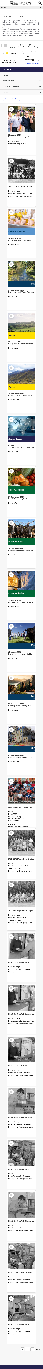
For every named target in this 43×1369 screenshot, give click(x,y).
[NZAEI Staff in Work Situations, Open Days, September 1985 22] (21, 1101)
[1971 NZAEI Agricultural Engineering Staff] (21, 894)
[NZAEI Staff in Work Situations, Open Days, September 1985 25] (21, 946)
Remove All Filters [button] (32, 64)
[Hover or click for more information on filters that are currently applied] (39, 60)
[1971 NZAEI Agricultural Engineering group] (21, 843)
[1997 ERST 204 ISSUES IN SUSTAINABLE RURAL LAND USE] (21, 170)
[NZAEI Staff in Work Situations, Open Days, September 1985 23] (21, 1049)
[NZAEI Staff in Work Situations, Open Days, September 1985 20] (21, 1205)
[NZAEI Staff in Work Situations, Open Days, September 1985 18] (21, 1308)
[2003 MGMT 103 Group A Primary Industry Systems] (21, 791)
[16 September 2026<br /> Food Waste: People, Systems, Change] (21, 481)
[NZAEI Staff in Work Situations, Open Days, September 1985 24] (21, 998)
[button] (21, 46)
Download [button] (12, 45)
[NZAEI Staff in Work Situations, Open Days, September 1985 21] (21, 1153)
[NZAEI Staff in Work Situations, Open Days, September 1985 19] (21, 1256)
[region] (21, 85)
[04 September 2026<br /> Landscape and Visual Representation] (21, 274)
